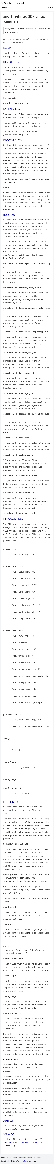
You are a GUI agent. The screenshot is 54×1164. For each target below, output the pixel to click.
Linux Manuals (19, 3)
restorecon (9, 1142)
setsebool (8, 1146)
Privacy (34, 1161)
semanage (34, 1139)
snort (20, 1139)
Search (50, 8)
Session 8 (4, 8)
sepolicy (37, 1142)
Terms (26, 1161)
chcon (24, 1142)
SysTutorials (6, 3)
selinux (7, 1139)
